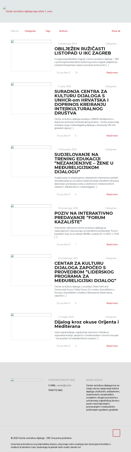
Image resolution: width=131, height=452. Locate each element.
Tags (47, 31)
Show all (116, 31)
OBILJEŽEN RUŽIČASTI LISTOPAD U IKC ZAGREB (82, 51)
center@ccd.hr (64, 385)
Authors (63, 31)
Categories (30, 31)
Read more (112, 72)
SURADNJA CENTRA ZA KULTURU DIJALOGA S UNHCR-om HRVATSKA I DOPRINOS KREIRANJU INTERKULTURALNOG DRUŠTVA (81, 102)
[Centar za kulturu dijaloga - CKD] (27, 11)
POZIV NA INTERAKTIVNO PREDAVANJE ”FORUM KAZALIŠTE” (83, 217)
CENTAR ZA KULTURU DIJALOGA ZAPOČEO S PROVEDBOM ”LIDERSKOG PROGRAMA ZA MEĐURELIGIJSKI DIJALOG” (85, 272)
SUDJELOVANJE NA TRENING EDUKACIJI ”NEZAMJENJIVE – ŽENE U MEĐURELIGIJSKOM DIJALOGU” (83, 163)
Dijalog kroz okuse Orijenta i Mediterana (86, 324)
